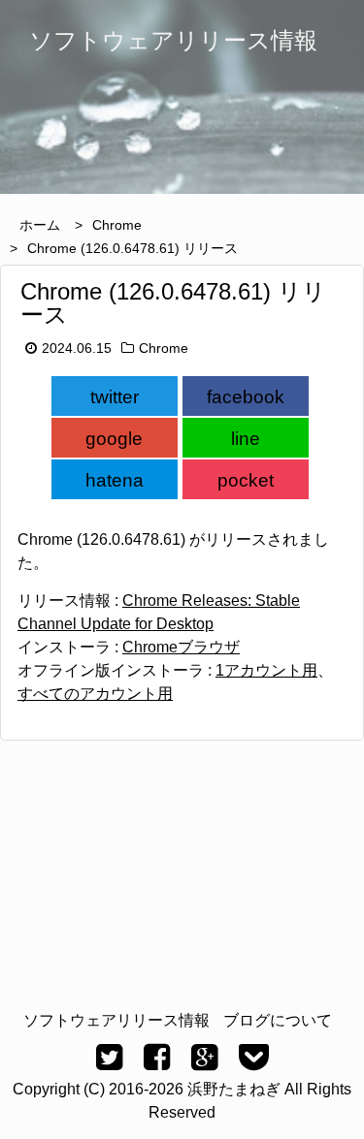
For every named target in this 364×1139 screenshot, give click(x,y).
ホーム (39, 225)
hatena (114, 480)
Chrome (117, 225)
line (245, 438)
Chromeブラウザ (181, 647)
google (114, 438)
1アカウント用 (266, 670)
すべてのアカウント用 (95, 693)
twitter (114, 397)
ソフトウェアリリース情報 (116, 1020)
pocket (245, 480)
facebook (245, 397)
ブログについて (277, 1020)
